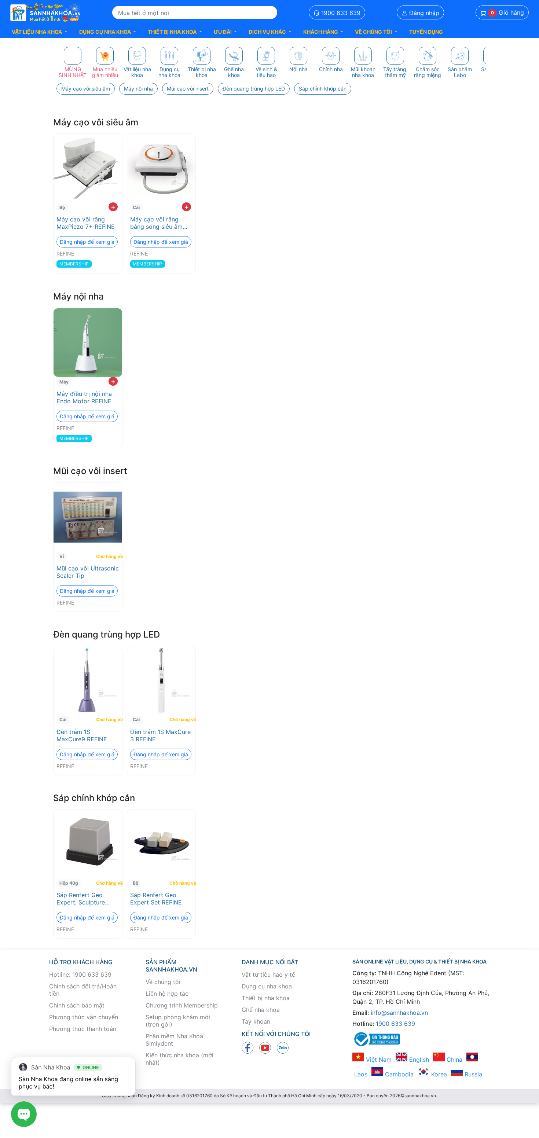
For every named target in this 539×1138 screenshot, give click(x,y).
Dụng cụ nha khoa (267, 986)
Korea (438, 1074)
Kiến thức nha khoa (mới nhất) (179, 1058)
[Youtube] (265, 1047)
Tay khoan (256, 1021)
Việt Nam (378, 1059)
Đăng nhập (423, 12)
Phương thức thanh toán (82, 1028)
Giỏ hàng (507, 12)
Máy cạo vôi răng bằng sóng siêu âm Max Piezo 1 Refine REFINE (156, 223)
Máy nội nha (138, 88)
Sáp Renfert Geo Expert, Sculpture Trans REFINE (80, 898)
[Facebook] (247, 1047)
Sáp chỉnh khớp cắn (322, 88)
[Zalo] (283, 1047)
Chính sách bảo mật (76, 1005)
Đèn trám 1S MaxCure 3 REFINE (160, 735)
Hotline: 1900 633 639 (80, 974)
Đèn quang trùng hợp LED (254, 88)
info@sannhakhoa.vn (399, 1012)
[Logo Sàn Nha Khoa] (45, 13)
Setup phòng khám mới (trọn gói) (178, 1020)
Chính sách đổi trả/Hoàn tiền (83, 990)
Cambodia (398, 1074)
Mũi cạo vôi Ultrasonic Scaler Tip (87, 572)
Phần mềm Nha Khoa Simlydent (174, 1039)
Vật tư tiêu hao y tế (268, 974)
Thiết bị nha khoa (266, 998)
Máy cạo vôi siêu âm (85, 88)
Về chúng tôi (163, 981)
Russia (472, 1074)
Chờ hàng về (108, 556)
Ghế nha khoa (261, 1009)
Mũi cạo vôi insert (188, 88)
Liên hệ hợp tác (167, 993)
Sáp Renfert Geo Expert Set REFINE (156, 898)
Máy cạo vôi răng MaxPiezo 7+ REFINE (85, 223)
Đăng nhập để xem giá (87, 242)
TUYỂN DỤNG (426, 32)
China (453, 1059)
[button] (39, 32)
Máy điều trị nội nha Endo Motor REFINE (84, 397)
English (418, 1059)
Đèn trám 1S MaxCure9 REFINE (81, 735)
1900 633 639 (339, 12)
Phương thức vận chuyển (83, 1017)
